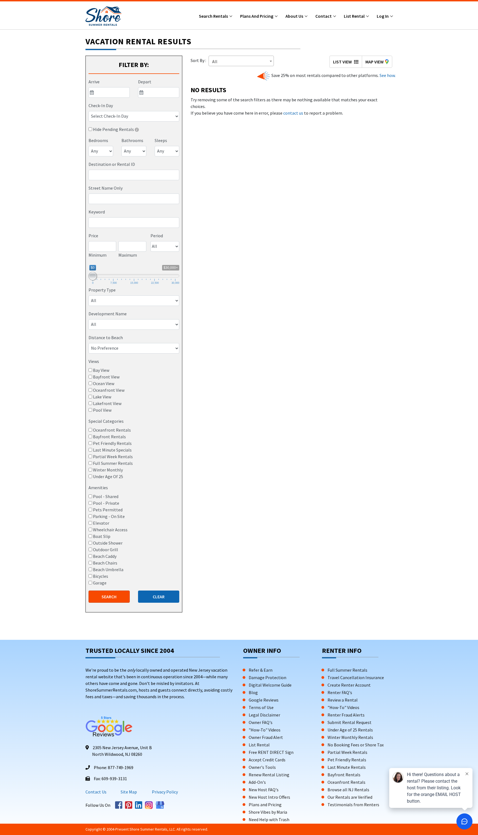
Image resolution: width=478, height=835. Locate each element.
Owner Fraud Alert (266, 737)
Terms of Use (261, 707)
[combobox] (134, 175)
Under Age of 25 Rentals (350, 730)
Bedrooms (98, 140)
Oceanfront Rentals (346, 782)
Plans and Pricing (257, 16)
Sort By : (199, 60)
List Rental (354, 16)
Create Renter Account (349, 685)
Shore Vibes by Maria (268, 812)
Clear (159, 596)
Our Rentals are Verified (350, 797)
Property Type (102, 290)
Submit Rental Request (350, 722)
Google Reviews (264, 700)
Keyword (97, 212)
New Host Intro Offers (269, 797)
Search (109, 596)
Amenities (98, 487)
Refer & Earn (260, 670)
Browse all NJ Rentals (348, 789)
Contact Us (95, 792)
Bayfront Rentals (344, 774)
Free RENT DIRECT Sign (271, 752)
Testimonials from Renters (353, 804)
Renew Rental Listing (269, 774)
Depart (144, 81)
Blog (253, 692)
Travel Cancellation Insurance (356, 677)
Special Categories (106, 421)
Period (156, 235)
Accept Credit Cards (267, 759)
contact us (293, 113)
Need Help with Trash (269, 819)
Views (94, 361)
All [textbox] (214, 61)
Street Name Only (106, 188)
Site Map (129, 792)
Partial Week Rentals (347, 752)
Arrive (94, 81)
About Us (294, 16)
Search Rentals (214, 16)
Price (93, 235)
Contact (323, 16)
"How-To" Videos (264, 730)
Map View (374, 62)
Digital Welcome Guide (270, 685)
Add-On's (257, 782)
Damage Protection (267, 677)
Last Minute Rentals (347, 767)
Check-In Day (101, 105)
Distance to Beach (106, 337)
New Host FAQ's (264, 789)
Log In (383, 16)
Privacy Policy (164, 792)
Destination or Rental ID (112, 164)
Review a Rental (343, 700)
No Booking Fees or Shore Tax (356, 745)
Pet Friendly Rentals (347, 759)
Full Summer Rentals (347, 670)
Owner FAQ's (260, 722)
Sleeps (161, 140)
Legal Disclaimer (264, 715)
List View (343, 62)
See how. (387, 75)
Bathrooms (132, 140)
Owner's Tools (262, 767)
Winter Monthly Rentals (350, 737)
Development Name (108, 313)
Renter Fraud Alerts (346, 715)
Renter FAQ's (340, 692)
